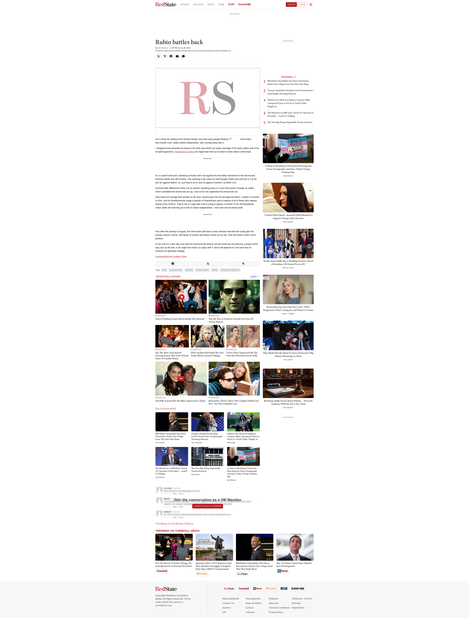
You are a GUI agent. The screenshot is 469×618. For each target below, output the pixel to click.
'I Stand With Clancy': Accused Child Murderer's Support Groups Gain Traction (288, 216)
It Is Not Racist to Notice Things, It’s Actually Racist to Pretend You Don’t (173, 564)
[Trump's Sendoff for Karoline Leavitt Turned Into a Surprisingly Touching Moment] (207, 421)
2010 (164, 270)
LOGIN (302, 4)
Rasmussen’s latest (184, 152)
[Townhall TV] (244, 4)
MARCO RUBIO (202, 270)
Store (221, 4)
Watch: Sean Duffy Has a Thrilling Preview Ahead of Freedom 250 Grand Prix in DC (288, 262)
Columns (250, 612)
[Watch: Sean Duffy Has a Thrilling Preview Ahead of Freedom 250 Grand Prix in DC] (288, 243)
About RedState (231, 598)
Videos (210, 4)
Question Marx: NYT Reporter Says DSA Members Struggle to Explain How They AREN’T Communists (214, 566)
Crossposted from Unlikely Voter (171, 256)
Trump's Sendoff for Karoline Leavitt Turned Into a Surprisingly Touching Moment (206, 436)
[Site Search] (311, 4)
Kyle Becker (160, 477)
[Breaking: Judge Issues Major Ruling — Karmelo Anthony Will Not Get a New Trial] (288, 383)
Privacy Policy (276, 612)
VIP (224, 612)
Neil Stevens (163, 48)
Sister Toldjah (288, 313)
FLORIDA (189, 270)
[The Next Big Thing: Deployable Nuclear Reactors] (207, 456)
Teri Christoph (196, 443)
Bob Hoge (231, 443)
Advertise (274, 603)
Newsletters (298, 607)
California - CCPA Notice (303, 598)
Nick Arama (160, 443)
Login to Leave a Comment (207, 506)
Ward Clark (195, 475)
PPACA (214, 270)
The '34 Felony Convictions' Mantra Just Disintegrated (294, 564)
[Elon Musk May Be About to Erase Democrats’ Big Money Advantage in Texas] (288, 335)
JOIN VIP (291, 4)
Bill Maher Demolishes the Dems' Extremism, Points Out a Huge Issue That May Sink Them (170, 436)
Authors (184, 4)
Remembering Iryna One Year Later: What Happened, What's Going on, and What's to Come (288, 308)
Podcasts (198, 4)
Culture (249, 607)
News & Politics (254, 603)
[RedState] (165, 4)
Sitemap (296, 603)
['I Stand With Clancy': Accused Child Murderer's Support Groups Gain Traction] (288, 197)
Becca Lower (288, 268)
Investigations (253, 598)
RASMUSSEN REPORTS (230, 270)
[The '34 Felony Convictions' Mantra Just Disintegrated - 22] (295, 547)
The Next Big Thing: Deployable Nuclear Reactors (205, 469)
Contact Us (228, 603)
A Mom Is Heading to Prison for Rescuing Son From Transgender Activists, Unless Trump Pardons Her (242, 472)
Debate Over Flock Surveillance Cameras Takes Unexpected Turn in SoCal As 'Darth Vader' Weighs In (243, 436)
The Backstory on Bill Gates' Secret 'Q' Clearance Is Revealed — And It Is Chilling (171, 471)
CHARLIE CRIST (176, 270)
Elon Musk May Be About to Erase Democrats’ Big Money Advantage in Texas (288, 354)
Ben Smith (288, 359)
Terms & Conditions (279, 607)
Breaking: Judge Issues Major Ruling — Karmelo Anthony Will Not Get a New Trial (288, 402)
